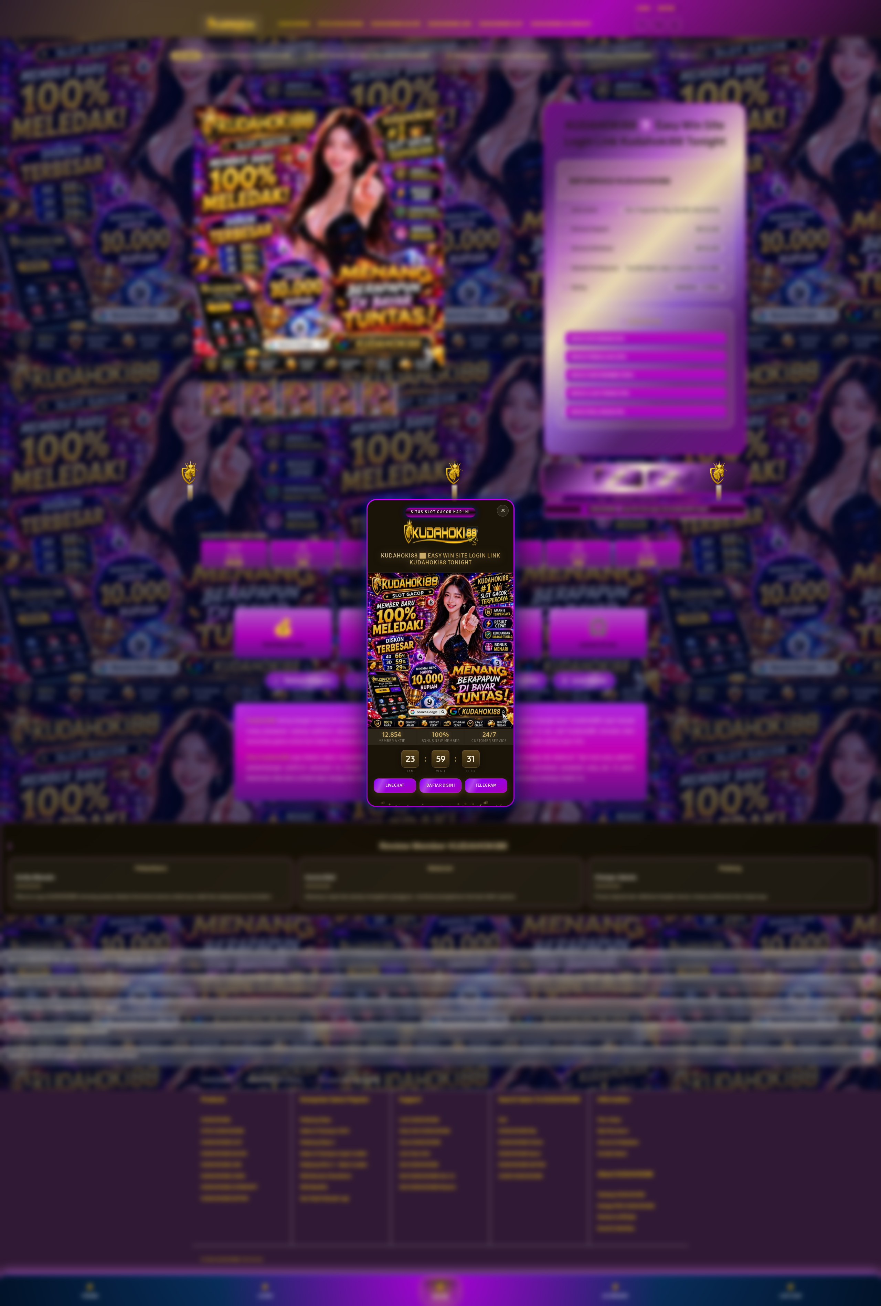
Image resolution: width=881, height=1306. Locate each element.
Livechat (394, 785)
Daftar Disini (440, 785)
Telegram (486, 785)
